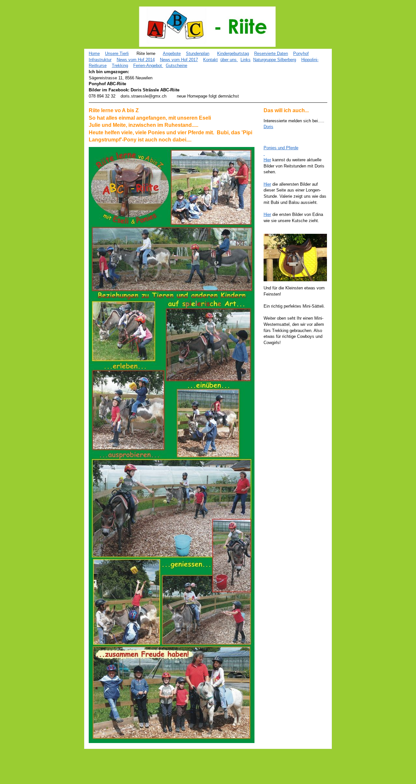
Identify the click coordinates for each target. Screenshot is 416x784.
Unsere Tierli (117, 53)
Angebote (172, 53)
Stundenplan (197, 53)
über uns (229, 59)
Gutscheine (176, 65)
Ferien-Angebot (148, 65)
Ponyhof (301, 53)
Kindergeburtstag (233, 53)
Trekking (120, 65)
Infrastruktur (100, 59)
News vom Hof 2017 (179, 59)
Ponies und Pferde (281, 147)
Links (245, 59)
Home (94, 53)
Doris (268, 126)
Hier (267, 159)
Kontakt (210, 59)
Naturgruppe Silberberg (274, 59)
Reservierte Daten (271, 53)
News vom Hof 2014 (136, 59)
